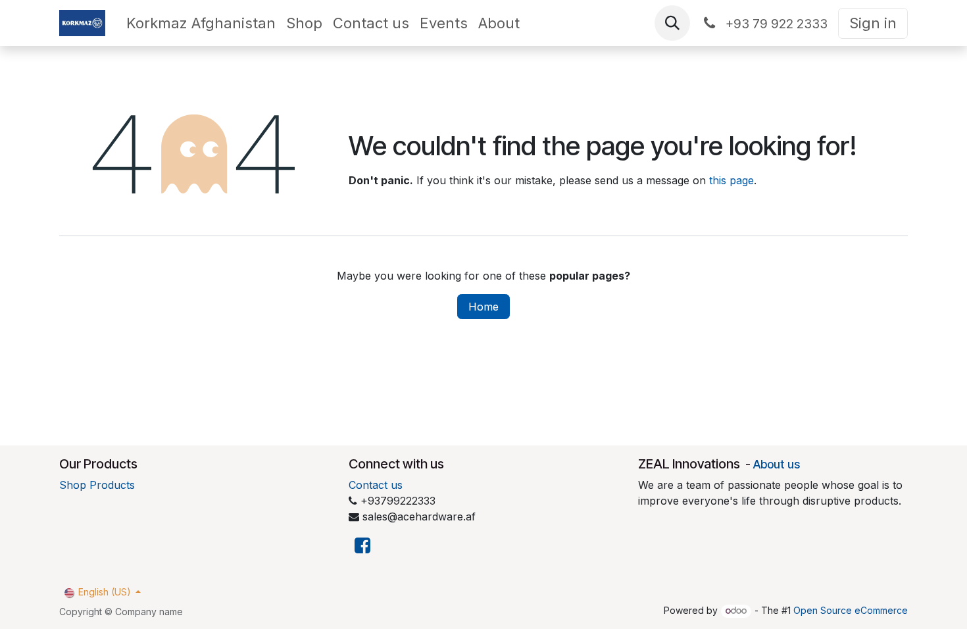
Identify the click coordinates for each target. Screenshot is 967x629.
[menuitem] (201, 23)
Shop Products (97, 484)
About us (776, 464)
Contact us (376, 484)
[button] (672, 23)
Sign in (873, 23)
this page (731, 180)
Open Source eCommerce (850, 610)
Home (483, 306)
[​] (362, 546)
